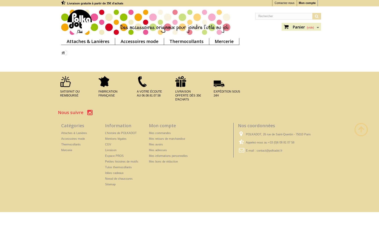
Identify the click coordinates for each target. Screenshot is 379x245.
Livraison (110, 150)
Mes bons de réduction (163, 161)
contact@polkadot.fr (269, 150)
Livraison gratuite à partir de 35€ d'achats (95, 3)
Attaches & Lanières (88, 41)
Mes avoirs (156, 144)
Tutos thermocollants (118, 167)
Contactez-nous (285, 3)
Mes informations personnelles (168, 155)
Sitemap (110, 184)
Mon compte (307, 3)
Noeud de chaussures (119, 178)
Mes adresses (158, 150)
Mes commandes (160, 133)
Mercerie (224, 41)
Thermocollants (187, 41)
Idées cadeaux (114, 173)
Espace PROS (114, 155)
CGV (108, 144)
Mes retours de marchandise (167, 138)
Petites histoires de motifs (121, 161)
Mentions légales (116, 138)
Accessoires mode (139, 41)
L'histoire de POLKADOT (121, 133)
